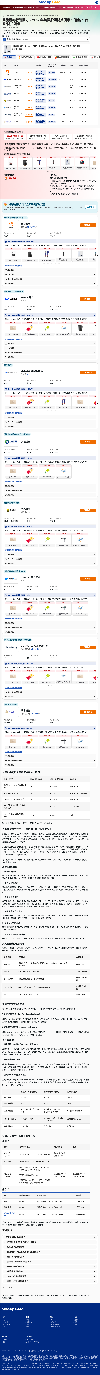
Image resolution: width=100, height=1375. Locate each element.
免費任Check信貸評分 (32, 1342)
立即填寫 (91, 207)
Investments (10, 16)
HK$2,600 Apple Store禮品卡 (40, 80)
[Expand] (88, 39)
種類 (27, 1320)
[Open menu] (3, 2)
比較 (4, 1320)
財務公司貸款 (7, 1324)
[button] (46, 39)
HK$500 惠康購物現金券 (40, 100)
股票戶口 (77, 1320)
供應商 (28, 1326)
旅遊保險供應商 (55, 1324)
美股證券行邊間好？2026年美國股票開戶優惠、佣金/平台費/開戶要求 (37, 16)
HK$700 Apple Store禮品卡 (40, 94)
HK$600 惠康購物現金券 (40, 122)
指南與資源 (29, 1340)
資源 (4, 1326)
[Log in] (96, 2)
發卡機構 (29, 1322)
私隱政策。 (15, 1369)
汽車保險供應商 (55, 1326)
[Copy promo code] (36, 227)
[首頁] (3, 16)
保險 (51, 1320)
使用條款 (7, 1369)
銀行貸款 (5, 1322)
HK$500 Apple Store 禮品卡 (40, 108)
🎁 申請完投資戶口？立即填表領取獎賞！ (25, 204)
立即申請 (29, 72)
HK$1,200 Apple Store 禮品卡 (40, 115)
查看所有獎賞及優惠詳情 (13, 266)
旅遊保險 (53, 1322)
